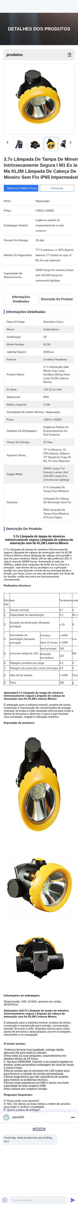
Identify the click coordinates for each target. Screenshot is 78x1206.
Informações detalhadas (21, 299)
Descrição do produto (57, 299)
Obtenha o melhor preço (22, 188)
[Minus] (72, 1117)
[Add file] (5, 1200)
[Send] (73, 1200)
